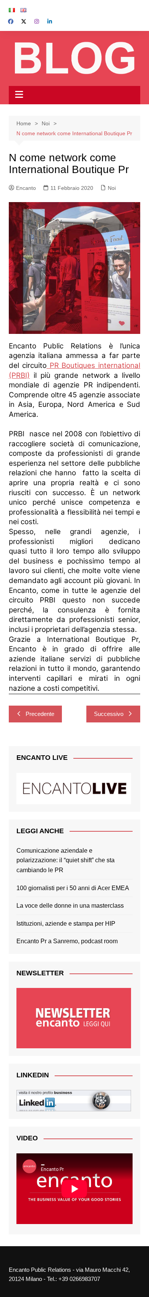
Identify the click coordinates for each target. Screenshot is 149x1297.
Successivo (108, 714)
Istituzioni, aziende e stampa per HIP (65, 923)
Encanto (26, 188)
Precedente (40, 714)
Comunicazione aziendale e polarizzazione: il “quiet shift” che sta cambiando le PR (65, 860)
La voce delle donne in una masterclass (70, 905)
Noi (112, 188)
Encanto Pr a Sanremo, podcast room (67, 941)
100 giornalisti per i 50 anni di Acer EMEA (72, 888)
